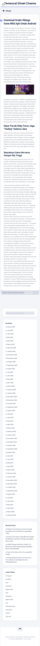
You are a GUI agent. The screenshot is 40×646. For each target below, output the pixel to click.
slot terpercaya (10, 606)
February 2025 (11, 389)
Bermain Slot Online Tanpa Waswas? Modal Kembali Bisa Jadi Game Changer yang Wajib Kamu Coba (20, 539)
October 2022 (11, 487)
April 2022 (10, 508)
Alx (30, 639)
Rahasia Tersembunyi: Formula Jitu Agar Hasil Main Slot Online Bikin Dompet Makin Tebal (19, 531)
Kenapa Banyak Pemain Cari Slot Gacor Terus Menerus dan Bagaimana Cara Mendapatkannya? (18, 560)
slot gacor (9, 576)
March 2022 (11, 511)
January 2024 (11, 435)
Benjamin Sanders (18, 292)
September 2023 (12, 449)
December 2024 (12, 396)
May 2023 (10, 463)
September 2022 (12, 491)
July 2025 (10, 372)
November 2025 (12, 358)
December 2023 (12, 438)
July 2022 (10, 497)
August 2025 (11, 368)
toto (7, 582)
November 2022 (12, 484)
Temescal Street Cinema (20, 3)
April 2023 (10, 466)
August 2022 (11, 494)
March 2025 (11, 386)
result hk (8, 579)
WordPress (19, 639)
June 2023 (10, 459)
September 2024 (12, 407)
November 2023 (12, 442)
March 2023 (11, 470)
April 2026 (10, 341)
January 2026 (11, 351)
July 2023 (10, 456)
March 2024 (11, 428)
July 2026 (10, 330)
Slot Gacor (28, 292)
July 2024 (10, 414)
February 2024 (11, 431)
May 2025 (10, 379)
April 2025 (10, 382)
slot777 (8, 613)
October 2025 (11, 362)
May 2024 (10, 421)
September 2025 (12, 365)
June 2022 (10, 501)
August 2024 (11, 410)
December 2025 (12, 355)
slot (7, 592)
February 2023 (11, 473)
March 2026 (11, 344)
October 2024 (11, 403)
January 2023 (11, 477)
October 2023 (11, 445)
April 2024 (10, 424)
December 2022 (12, 480)
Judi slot (8, 616)
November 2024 (12, 400)
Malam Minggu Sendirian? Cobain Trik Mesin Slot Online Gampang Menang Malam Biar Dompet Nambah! (19, 546)
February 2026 (11, 348)
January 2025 (11, 393)
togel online (9, 589)
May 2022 (10, 504)
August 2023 (11, 452)
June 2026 (10, 334)
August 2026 (11, 327)
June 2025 (10, 375)
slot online (9, 609)
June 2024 (10, 417)
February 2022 (11, 515)
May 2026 (10, 337)
